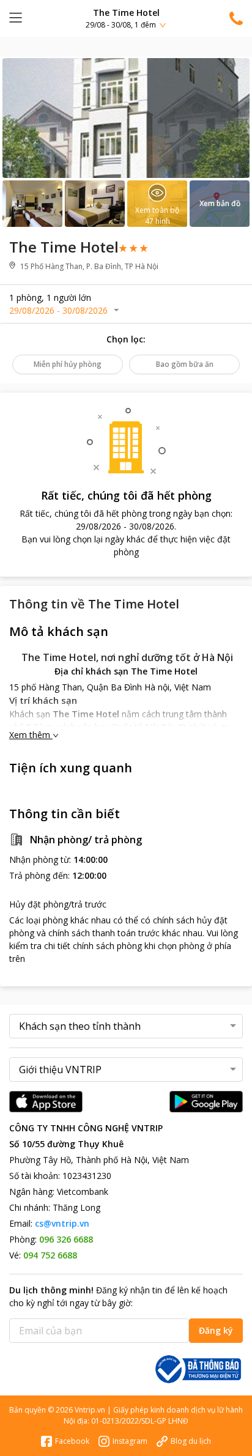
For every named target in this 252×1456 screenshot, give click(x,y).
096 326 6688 (66, 1239)
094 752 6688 (50, 1255)
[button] (126, 18)
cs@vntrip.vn (62, 1223)
